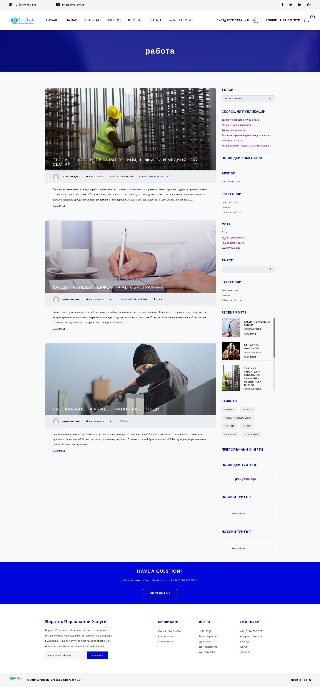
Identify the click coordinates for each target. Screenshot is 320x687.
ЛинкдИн (245, 652)
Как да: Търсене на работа (236, 125)
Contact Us (160, 593)
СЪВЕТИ (229, 426)
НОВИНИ (229, 409)
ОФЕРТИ (247, 409)
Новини (143, 176)
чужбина (230, 434)
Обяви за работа (158, 176)
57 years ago (244, 477)
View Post (59, 206)
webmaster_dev (71, 176)
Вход (224, 232)
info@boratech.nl (73, 4)
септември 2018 (231, 181)
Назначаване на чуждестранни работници (106, 409)
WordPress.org (231, 248)
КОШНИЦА (205, 631)
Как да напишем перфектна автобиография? (108, 287)
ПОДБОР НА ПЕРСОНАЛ (237, 417)
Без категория (230, 202)
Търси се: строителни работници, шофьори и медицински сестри (126, 162)
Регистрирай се (208, 636)
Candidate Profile (169, 631)
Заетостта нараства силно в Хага (240, 120)
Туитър (244, 647)
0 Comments (96, 176)
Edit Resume (166, 636)
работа (247, 426)
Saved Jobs (165, 641)
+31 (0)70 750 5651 (25, 4)
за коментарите (233, 243)
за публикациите (233, 237)
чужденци (251, 434)
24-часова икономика (234, 130)
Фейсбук (244, 641)
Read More (250, 333)
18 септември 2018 (122, 176)
